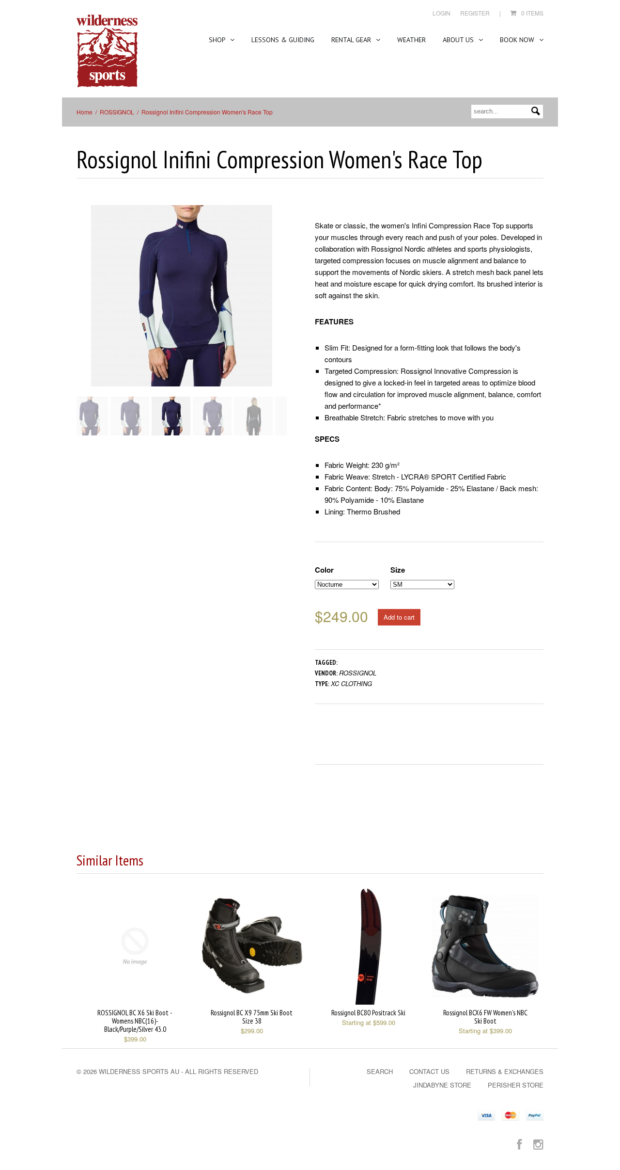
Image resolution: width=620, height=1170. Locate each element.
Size (397, 569)
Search (380, 1071)
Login (441, 13)
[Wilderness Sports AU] (107, 51)
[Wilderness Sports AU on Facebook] (519, 1143)
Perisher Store (515, 1085)
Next (280, 305)
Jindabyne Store (442, 1085)
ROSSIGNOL (117, 112)
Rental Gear (352, 39)
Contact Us (429, 1071)
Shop (218, 39)
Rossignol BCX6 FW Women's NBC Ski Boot (485, 1017)
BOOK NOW (518, 39)
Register (475, 13)
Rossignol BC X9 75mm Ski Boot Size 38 (252, 1017)
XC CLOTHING (351, 683)
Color (324, 569)
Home (85, 112)
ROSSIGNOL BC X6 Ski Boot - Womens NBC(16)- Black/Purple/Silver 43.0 (134, 1021)
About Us (459, 39)
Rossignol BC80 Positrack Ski (368, 1012)
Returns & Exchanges (504, 1071)
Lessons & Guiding (282, 39)
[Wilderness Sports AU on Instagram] (538, 1143)
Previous (84, 305)
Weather (411, 39)
